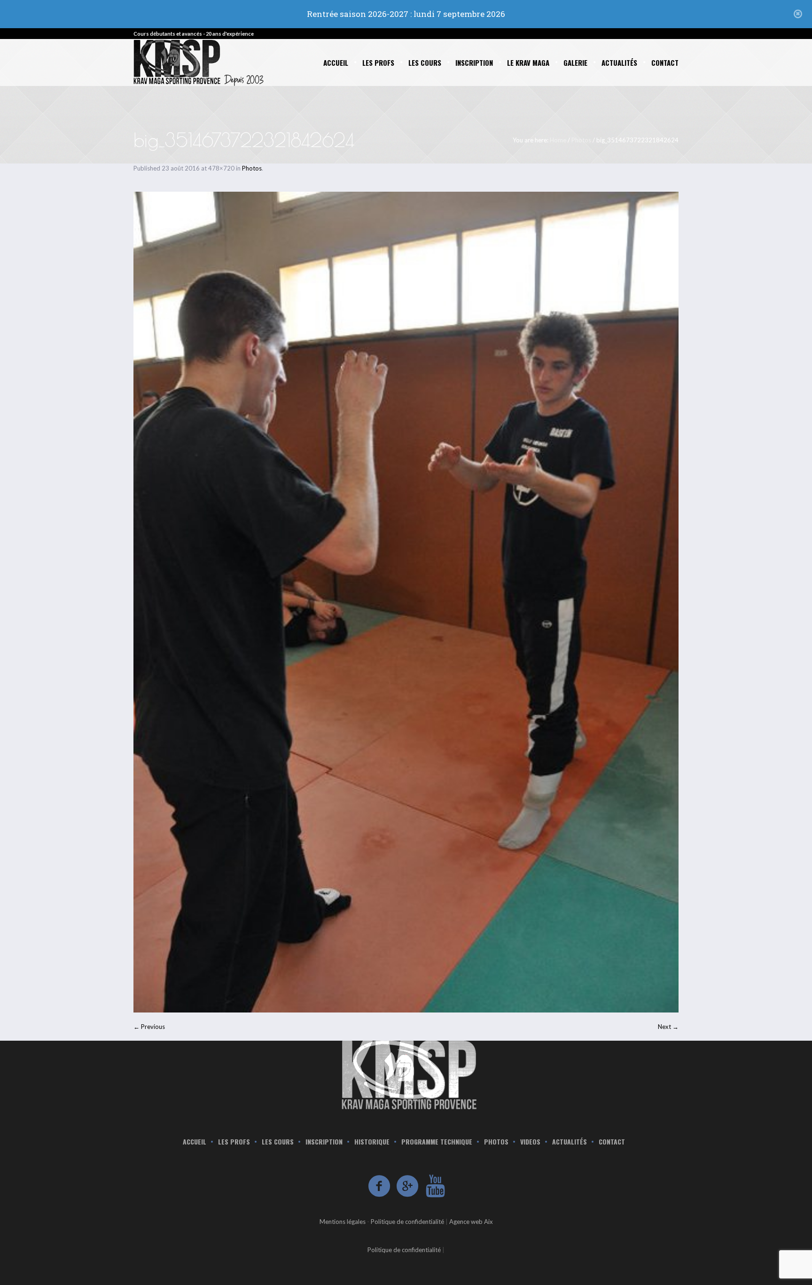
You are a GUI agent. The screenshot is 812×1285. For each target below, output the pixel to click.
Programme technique (436, 1141)
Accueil (194, 1141)
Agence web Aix (471, 1221)
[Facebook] (379, 1186)
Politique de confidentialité (407, 1221)
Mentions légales (343, 1221)
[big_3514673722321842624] (406, 602)
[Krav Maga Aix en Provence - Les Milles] (406, 1073)
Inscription (324, 1141)
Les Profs (234, 1141)
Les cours (278, 1141)
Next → (668, 1026)
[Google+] (408, 1186)
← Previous (149, 1026)
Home (558, 140)
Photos (581, 140)
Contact (612, 1141)
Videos (530, 1141)
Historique (372, 1141)
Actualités (569, 1141)
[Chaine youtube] (436, 1186)
